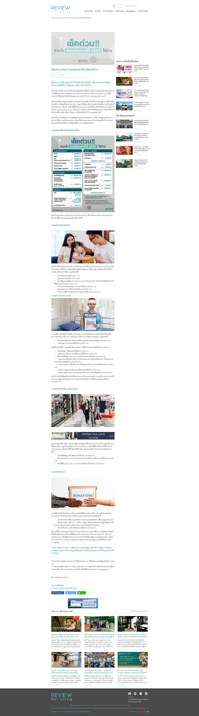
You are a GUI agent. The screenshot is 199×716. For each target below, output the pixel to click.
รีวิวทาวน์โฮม (93, 705)
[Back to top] (192, 709)
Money (73, 77)
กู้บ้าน (107, 705)
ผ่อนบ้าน (111, 705)
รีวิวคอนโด (87, 705)
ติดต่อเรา (131, 697)
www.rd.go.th (104, 569)
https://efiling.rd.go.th (64, 110)
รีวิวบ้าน (81, 705)
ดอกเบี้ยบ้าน (117, 705)
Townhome (82, 77)
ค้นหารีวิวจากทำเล (131, 6)
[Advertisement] (99, 25)
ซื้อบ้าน (104, 705)
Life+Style (60, 18)
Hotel (64, 77)
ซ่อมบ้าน (123, 705)
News (77, 77)
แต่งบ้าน (99, 705)
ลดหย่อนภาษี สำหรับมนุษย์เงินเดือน (64, 588)
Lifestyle (69, 77)
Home (53, 18)
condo (56, 77)
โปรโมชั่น (128, 705)
